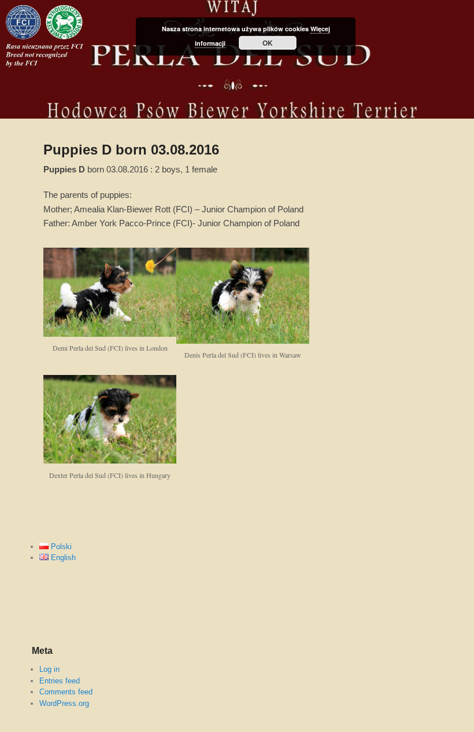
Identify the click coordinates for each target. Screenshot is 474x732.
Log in (49, 669)
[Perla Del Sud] (237, 59)
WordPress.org (64, 703)
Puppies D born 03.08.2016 (131, 149)
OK (267, 43)
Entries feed (59, 680)
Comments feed (65, 691)
